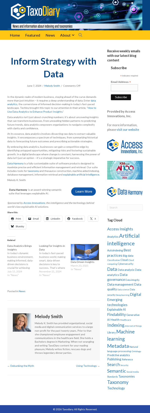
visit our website (128, 129)
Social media (133, 371)
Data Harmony (15, 163)
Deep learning (122, 295)
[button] (73, 35)
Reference (127, 359)
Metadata (118, 346)
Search (113, 364)
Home (15, 35)
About (65, 35)
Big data (128, 255)
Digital (135, 294)
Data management (120, 284)
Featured (32, 35)
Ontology (136, 351)
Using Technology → (88, 365)
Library (111, 332)
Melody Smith (52, 85)
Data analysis (126, 269)
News (50, 35)
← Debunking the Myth (20, 365)
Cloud (124, 259)
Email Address (121, 82)
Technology (116, 388)
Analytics (113, 236)
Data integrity (132, 279)
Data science (123, 289)
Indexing (115, 325)
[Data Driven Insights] (85, 252)
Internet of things (133, 326)
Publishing (114, 359)
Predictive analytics (118, 355)
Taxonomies (126, 376)
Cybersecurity (125, 263)
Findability (116, 314)
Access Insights (120, 229)
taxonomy (33, 170)
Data (112, 269)
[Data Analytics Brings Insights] (23, 260)
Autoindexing (115, 250)
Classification (113, 260)
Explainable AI (116, 309)
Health (114, 319)
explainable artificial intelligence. (81, 174)
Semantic (116, 371)
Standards (112, 376)
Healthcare (125, 320)
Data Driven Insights (82, 261)
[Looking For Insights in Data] (55, 260)
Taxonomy (117, 382)
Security (124, 365)
